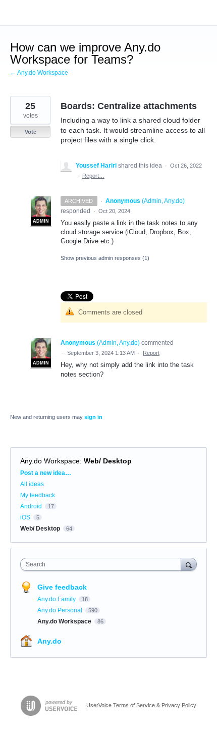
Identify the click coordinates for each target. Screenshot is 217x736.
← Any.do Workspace (39, 72)
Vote (30, 132)
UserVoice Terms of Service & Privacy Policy (141, 705)
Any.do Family (57, 599)
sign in (93, 417)
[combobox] (103, 564)
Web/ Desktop (108, 461)
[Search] (189, 564)
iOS (25, 517)
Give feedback (62, 587)
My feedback (37, 495)
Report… (93, 176)
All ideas (32, 484)
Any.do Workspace (50, 461)
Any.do (49, 641)
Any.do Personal (60, 610)
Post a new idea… (45, 473)
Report (151, 353)
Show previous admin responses (105, 258)
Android (31, 506)
